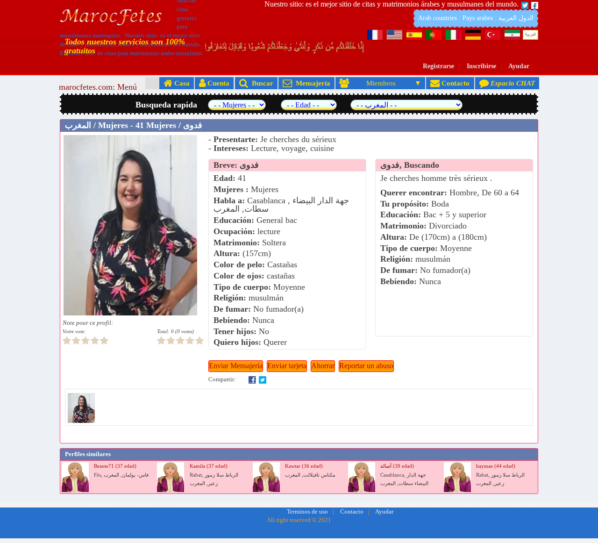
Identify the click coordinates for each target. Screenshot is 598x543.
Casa (181, 83)
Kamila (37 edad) (209, 466)
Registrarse (438, 66)
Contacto (455, 83)
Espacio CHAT (512, 83)
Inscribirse (481, 66)
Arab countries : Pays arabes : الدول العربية (476, 17)
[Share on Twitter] (262, 379)
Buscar (260, 83)
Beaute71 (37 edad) (115, 466)
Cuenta (217, 83)
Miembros (381, 83)
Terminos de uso (307, 511)
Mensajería (311, 83)
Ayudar (518, 66)
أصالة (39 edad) (397, 466)
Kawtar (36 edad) (304, 466)
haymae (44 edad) (495, 466)
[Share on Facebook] (252, 379)
